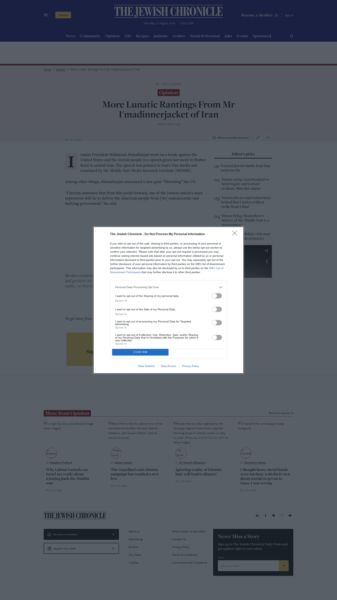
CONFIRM (140, 352)
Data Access (168, 366)
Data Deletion (146, 366)
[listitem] (168, 287)
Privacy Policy (190, 366)
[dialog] (168, 300)
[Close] (236, 234)
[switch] (217, 295)
